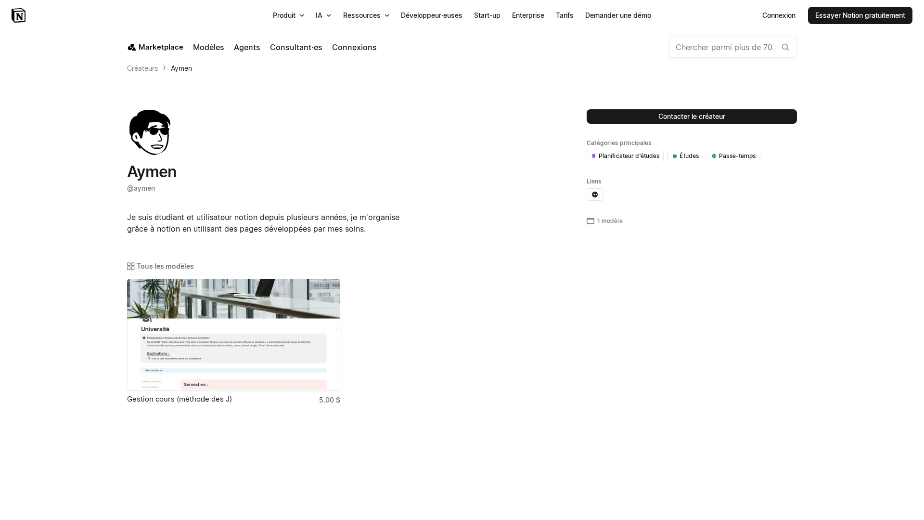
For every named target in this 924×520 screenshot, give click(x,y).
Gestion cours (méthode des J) (179, 398)
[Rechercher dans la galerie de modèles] (785, 47)
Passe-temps (737, 155)
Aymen (181, 68)
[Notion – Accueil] (19, 15)
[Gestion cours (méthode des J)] (233, 334)
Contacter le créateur (691, 116)
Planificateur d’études (629, 155)
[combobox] (733, 47)
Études (689, 155)
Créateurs (142, 68)
